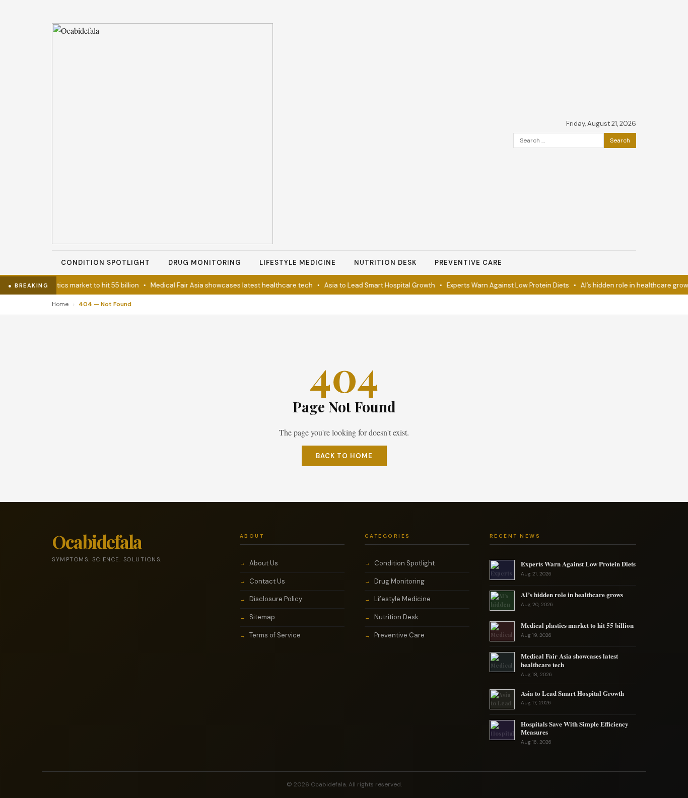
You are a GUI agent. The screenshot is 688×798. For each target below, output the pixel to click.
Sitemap (262, 617)
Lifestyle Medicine (297, 262)
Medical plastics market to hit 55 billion (70, 285)
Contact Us (267, 581)
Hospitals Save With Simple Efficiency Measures (575, 728)
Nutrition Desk (385, 262)
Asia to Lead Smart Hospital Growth (372, 285)
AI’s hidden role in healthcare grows (628, 285)
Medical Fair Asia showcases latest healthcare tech (224, 285)
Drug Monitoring (204, 262)
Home (60, 304)
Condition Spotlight (105, 262)
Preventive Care (468, 262)
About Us (263, 563)
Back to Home (344, 456)
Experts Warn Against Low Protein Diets (500, 285)
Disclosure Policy (275, 599)
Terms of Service (275, 635)
